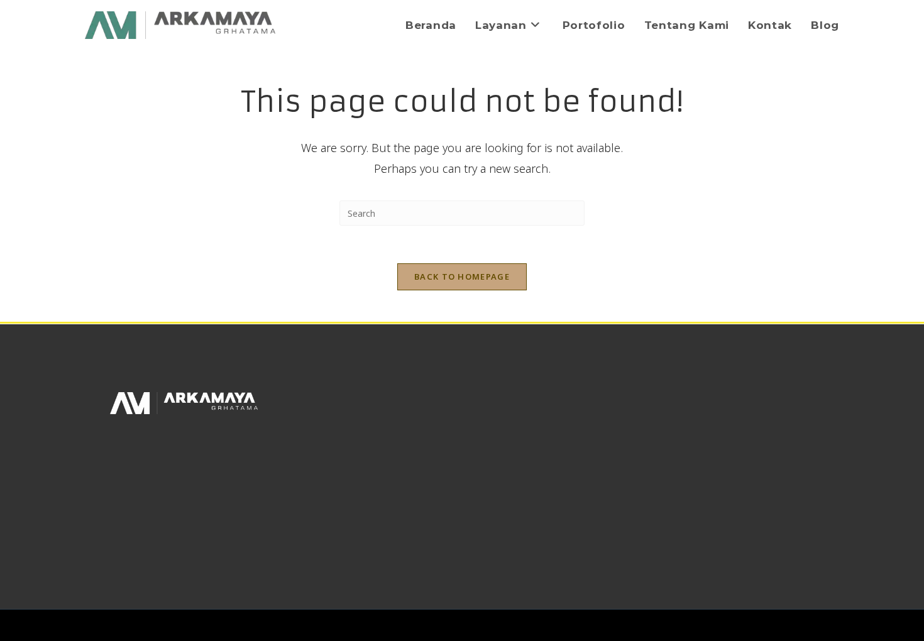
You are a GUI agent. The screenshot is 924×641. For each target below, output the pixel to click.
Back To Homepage (462, 276)
